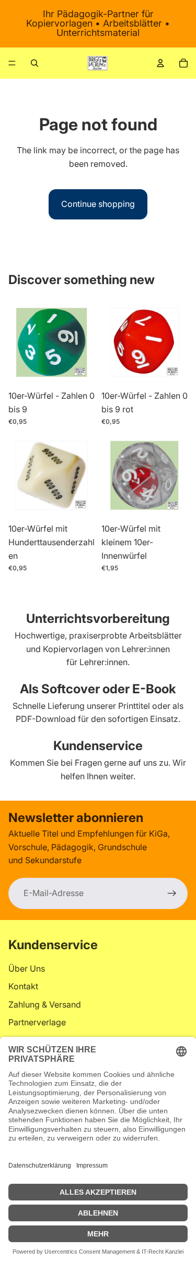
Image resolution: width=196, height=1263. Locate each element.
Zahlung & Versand (44, 1004)
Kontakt (23, 986)
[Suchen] (34, 63)
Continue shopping (98, 204)
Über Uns (26, 968)
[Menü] (12, 63)
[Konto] (160, 63)
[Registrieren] (172, 893)
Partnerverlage (37, 1022)
